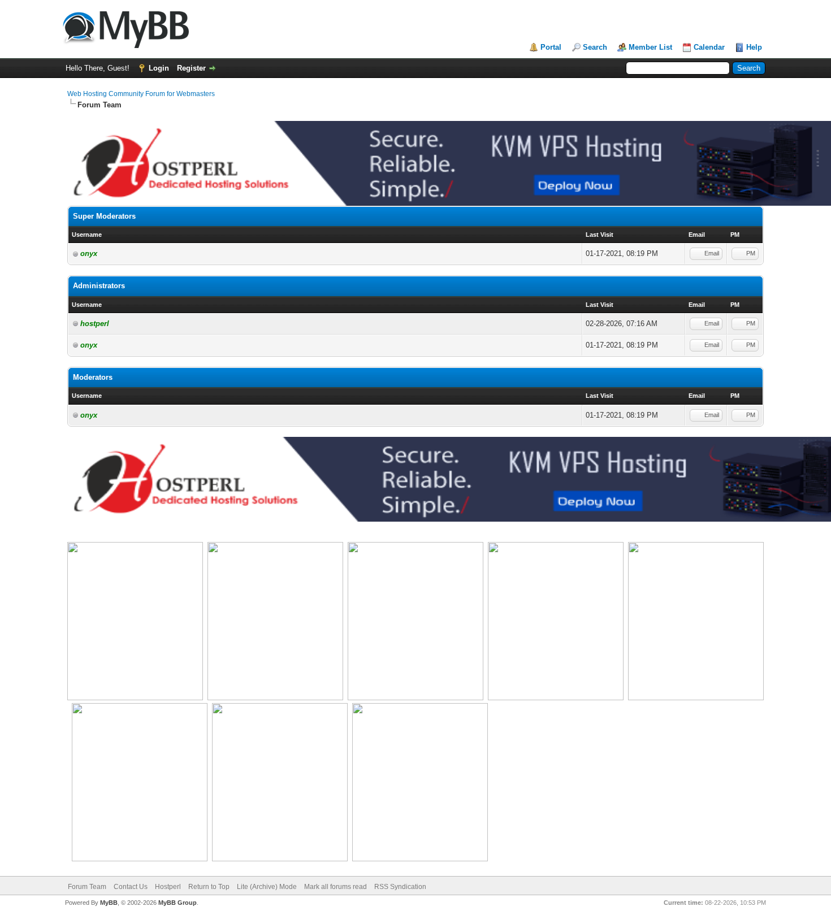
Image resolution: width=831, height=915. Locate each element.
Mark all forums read (335, 887)
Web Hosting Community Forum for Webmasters (141, 94)
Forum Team (87, 887)
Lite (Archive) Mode (267, 887)
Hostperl (168, 887)
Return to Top (209, 887)
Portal (550, 47)
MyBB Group (177, 902)
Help (754, 47)
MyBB (109, 902)
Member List (650, 47)
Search (595, 47)
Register (191, 68)
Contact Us (131, 887)
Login (159, 68)
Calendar (709, 47)
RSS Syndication (400, 887)
